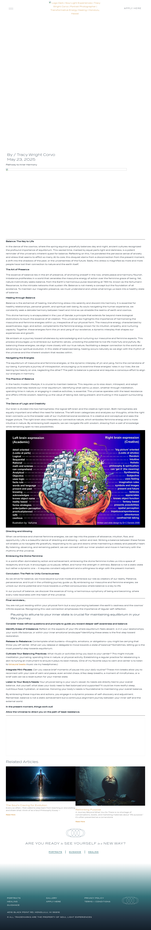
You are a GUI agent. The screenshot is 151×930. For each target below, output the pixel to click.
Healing (93, 852)
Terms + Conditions (97, 901)
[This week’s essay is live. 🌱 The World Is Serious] (129, 881)
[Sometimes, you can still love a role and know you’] (93, 881)
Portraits (55, 852)
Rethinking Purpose (88, 809)
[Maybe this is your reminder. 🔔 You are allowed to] (57, 881)
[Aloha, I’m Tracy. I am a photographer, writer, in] (21, 881)
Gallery (51, 898)
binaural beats (17, 664)
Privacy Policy (94, 898)
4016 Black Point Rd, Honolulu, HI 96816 (33, 912)
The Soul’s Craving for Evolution (26, 805)
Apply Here (53, 901)
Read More (10, 815)
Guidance (75, 852)
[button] (42, 852)
